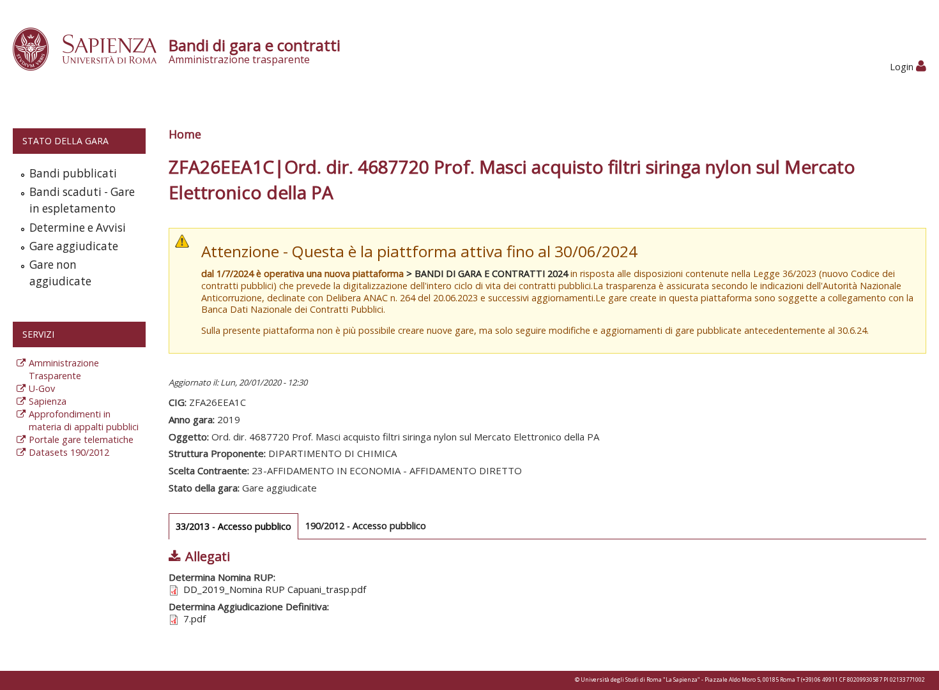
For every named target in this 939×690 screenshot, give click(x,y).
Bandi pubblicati (73, 173)
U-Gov (42, 388)
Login (903, 67)
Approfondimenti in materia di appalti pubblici (84, 420)
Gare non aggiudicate (60, 273)
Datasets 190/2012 (69, 452)
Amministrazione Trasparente (64, 369)
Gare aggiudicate (73, 246)
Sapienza (47, 401)
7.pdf (194, 618)
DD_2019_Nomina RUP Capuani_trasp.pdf (274, 589)
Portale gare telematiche (81, 439)
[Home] (92, 48)
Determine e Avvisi (77, 227)
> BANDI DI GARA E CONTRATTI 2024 (487, 273)
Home (185, 134)
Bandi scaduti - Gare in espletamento (82, 200)
